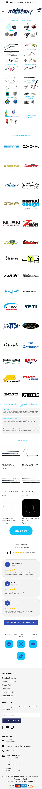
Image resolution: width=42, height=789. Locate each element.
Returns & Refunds (9, 682)
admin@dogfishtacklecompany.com (23, 2)
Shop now (21, 530)
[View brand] (11, 146)
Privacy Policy (7, 685)
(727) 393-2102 (11, 750)
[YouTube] (33, 644)
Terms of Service (8, 692)
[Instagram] (21, 644)
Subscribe (11, 721)
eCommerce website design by (18, 781)
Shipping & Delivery (9, 678)
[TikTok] (21, 656)
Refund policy (7, 696)
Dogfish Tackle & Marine (16, 777)
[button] (2, 10)
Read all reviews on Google (22, 622)
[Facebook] (9, 644)
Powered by (21, 779)
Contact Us (6, 689)
